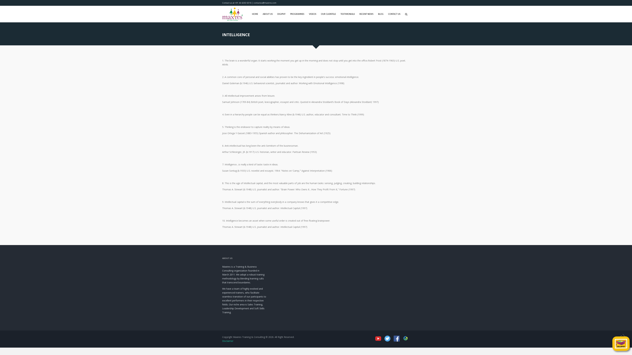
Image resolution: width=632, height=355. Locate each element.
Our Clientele (328, 14)
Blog (380, 14)
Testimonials (348, 14)
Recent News (366, 14)
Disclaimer (227, 341)
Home (255, 14)
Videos (312, 14)
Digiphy (281, 14)
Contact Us (394, 14)
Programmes (297, 14)
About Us (268, 14)
